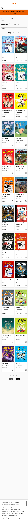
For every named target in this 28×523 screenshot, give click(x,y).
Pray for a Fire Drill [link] (6, 166)
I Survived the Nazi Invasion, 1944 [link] (20, 194)
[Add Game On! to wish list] (26, 370)
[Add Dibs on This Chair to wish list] (26, 342)
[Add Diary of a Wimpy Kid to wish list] (13, 286)
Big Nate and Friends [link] (20, 110)
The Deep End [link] (5, 54)
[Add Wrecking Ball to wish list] (13, 314)
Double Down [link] (19, 251)
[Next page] (18, 376)
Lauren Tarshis (20, 168)
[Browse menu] (25, 8)
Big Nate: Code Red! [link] (7, 110)
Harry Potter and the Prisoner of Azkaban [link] (7, 363)
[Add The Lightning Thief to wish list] (13, 342)
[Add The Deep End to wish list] (13, 61)
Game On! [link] (18, 363)
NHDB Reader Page (15, 11)
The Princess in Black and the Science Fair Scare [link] (20, 223)
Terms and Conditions (7, 504)
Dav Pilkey (6, 224)
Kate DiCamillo (20, 140)
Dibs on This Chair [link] (20, 335)
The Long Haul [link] (6, 194)
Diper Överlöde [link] (6, 251)
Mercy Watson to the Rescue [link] (20, 138)
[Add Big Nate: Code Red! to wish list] (13, 117)
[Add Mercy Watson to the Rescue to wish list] (26, 145)
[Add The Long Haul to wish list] (13, 201)
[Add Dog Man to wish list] (26, 286)
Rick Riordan (6, 337)
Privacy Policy (18, 504)
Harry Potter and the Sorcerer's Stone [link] (20, 54)
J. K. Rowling (19, 55)
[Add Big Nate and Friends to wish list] (26, 117)
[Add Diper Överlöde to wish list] (13, 258)
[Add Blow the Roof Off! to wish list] (26, 314)
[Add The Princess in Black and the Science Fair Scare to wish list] (26, 229)
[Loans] (22, 8)
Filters (3, 28)
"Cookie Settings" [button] (18, 513)
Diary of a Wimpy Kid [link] (7, 279)
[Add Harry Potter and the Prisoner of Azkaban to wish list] (13, 370)
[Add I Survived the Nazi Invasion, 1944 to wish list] (26, 201)
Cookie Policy (18, 519)
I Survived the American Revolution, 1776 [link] (20, 166)
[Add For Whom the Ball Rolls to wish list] (13, 229)
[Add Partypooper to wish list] (13, 89)
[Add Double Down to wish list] (26, 258)
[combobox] (11, 8)
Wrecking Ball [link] (5, 307)
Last (18, 379)
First (11, 379)
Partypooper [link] (5, 82)
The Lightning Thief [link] (7, 335)
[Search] (2, 8)
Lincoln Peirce (6, 112)
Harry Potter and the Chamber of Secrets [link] (7, 138)
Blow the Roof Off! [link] (20, 307)
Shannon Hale (19, 224)
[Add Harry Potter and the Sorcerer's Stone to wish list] (26, 61)
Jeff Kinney (6, 55)
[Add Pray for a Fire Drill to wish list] (13, 173)
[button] (23, 20)
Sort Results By (4, 24)
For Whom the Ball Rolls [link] (7, 223)
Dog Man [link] (18, 279)
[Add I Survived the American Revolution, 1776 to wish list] (26, 173)
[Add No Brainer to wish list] (26, 89)
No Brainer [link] (18, 82)
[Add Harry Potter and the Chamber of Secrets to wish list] (13, 145)
